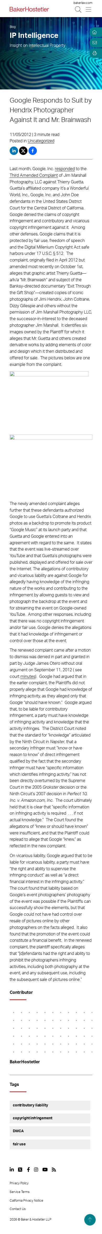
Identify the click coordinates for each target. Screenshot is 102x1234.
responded (65, 169)
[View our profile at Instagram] (36, 1169)
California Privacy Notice (26, 1200)
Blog (13, 26)
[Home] (93, 32)
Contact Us (18, 1209)
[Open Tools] (93, 53)
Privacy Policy (19, 1183)
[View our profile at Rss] (54, 1169)
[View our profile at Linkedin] (12, 1169)
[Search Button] (78, 9)
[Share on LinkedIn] (14, 151)
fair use (19, 1144)
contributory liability (30, 1105)
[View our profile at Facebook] (28, 1169)
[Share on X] (24, 151)
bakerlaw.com (82, 2)
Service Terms (20, 1191)
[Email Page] (93, 42)
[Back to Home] (29, 9)
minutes (27, 676)
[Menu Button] (88, 9)
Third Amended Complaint (34, 175)
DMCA (18, 1131)
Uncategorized (41, 141)
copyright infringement (32, 1118)
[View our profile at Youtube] (45, 1169)
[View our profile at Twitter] (20, 1169)
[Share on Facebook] (33, 151)
